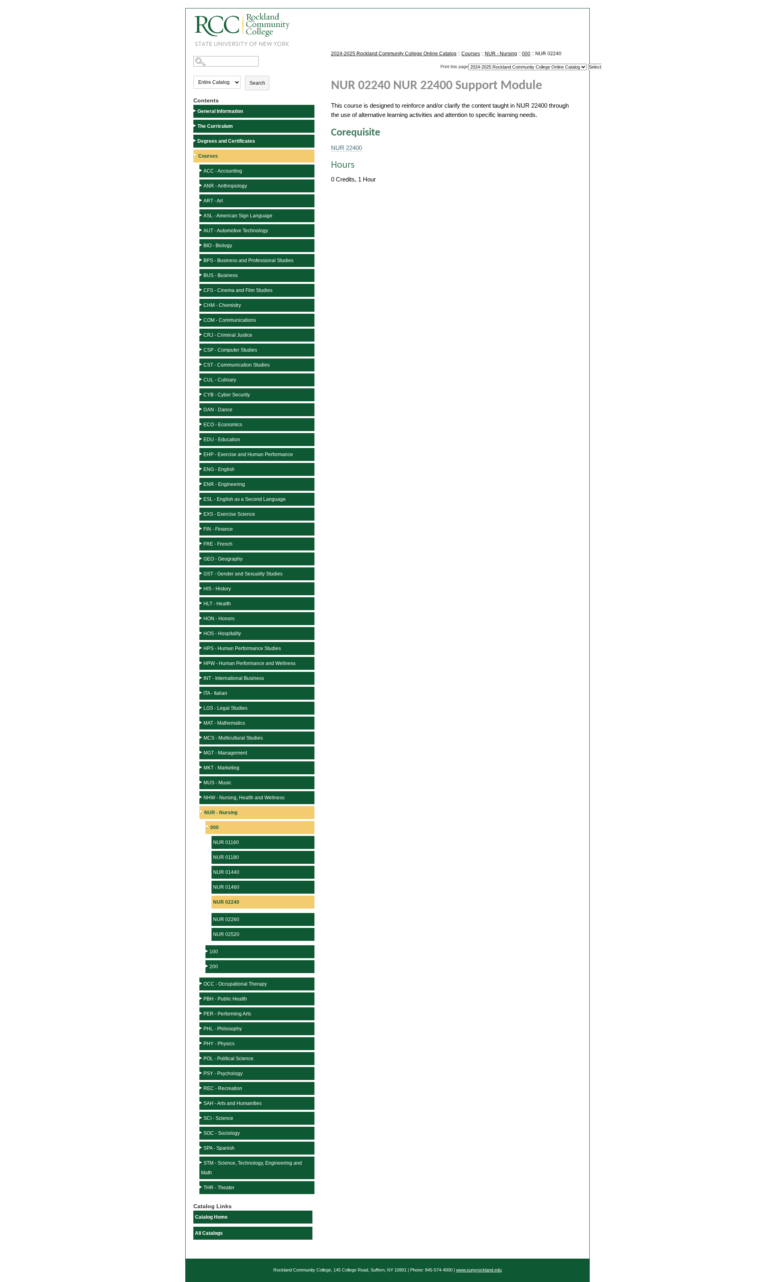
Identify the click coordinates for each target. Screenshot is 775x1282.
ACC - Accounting (222, 171)
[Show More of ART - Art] (201, 200)
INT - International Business (233, 678)
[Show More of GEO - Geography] (201, 558)
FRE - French (217, 544)
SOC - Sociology (221, 1133)
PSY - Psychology (223, 1073)
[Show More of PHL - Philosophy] (201, 1028)
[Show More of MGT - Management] (201, 752)
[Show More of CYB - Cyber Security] (201, 394)
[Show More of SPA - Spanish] (201, 1147)
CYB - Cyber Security (226, 395)
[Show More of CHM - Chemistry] (201, 304)
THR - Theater (219, 1187)
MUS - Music (217, 783)
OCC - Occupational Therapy (235, 984)
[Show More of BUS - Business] (201, 275)
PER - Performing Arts (227, 1014)
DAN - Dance (217, 410)
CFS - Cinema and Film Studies (237, 290)
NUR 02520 (226, 934)
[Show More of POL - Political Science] (201, 1058)
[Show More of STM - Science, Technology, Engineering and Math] (201, 1162)
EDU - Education (221, 439)
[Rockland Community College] (238, 26)
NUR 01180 (226, 857)
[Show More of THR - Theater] (201, 1187)
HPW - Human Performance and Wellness (249, 663)
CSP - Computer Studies (230, 350)
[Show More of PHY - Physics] (201, 1043)
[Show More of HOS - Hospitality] (201, 633)
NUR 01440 (226, 872)
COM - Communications (229, 320)
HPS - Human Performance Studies (242, 648)
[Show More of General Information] (195, 111)
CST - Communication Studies (236, 365)
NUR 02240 (226, 902)
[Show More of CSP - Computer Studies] (201, 349)
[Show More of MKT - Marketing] (201, 767)
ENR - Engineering (224, 484)
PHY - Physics (219, 1043)
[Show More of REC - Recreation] (201, 1088)
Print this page (454, 66)
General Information (220, 111)
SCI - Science (218, 1118)
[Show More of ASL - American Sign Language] (201, 215)
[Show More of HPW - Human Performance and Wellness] (201, 663)
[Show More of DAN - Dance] (201, 409)
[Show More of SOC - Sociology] (201, 1132)
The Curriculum (215, 126)
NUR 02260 (226, 919)
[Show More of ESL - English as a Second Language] (201, 498)
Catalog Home (211, 1217)
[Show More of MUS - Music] (201, 782)
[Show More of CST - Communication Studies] (201, 364)
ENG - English (219, 469)
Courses (208, 156)
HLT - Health (217, 604)
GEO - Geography (223, 559)
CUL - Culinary (219, 380)
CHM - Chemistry (222, 305)
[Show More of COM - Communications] (201, 319)
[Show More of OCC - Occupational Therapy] (201, 983)
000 (214, 827)
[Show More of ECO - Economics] (201, 424)
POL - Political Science (228, 1058)
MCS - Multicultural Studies (233, 738)
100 (213, 952)
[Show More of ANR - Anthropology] (201, 185)
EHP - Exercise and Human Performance (248, 454)
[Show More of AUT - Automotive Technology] (201, 230)
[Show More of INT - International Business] (201, 678)
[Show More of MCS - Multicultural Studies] (201, 737)
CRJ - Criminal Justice (227, 335)
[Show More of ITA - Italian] (201, 692)
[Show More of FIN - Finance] (201, 528)
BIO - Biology (217, 245)
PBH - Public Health (225, 999)
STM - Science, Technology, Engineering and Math (251, 1168)
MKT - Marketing (221, 768)
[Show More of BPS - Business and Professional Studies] (201, 260)
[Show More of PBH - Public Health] (201, 998)
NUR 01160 (226, 842)
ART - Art (213, 201)
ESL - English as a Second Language (244, 499)
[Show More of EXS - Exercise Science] (201, 513)
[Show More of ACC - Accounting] (201, 170)
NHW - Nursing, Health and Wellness (244, 797)
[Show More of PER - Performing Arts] (201, 1013)
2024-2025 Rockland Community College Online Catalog (394, 53)
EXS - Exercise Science (229, 514)
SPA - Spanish (219, 1148)
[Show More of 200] (207, 966)
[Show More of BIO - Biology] (201, 245)
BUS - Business (220, 275)
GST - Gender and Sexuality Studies (243, 574)
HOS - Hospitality (222, 633)
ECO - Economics (222, 424)
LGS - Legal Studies (225, 708)
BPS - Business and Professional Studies (248, 260)
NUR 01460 (226, 887)
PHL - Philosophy (222, 1029)
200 (213, 966)
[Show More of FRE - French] (201, 543)
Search (257, 83)
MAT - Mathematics (224, 723)
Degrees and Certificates (226, 141)
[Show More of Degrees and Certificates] (195, 140)
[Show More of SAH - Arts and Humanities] (201, 1103)
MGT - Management (225, 753)
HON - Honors (219, 618)
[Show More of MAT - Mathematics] (201, 722)
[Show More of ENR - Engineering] (201, 484)
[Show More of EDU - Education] (201, 439)
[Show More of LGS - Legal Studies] (201, 707)
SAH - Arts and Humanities (232, 1103)
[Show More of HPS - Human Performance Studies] (201, 648)
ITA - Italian (215, 693)
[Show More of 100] (207, 951)
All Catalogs (209, 1233)
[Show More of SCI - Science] (201, 1117)
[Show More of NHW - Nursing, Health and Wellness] (201, 797)
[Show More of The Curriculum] (195, 125)
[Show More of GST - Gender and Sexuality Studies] (201, 573)
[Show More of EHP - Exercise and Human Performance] (201, 454)
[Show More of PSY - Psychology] (201, 1073)
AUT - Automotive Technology (235, 230)
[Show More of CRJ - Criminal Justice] (201, 334)
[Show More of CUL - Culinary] (201, 379)
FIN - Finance (218, 529)
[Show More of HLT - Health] (201, 603)
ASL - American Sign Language (237, 216)
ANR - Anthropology (225, 186)
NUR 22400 (346, 147)
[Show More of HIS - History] (201, 588)
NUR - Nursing (220, 812)
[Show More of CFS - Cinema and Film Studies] (201, 290)
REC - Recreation (222, 1088)
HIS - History (217, 589)
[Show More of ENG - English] (201, 469)
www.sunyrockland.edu (479, 1269)
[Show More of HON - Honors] (201, 618)
